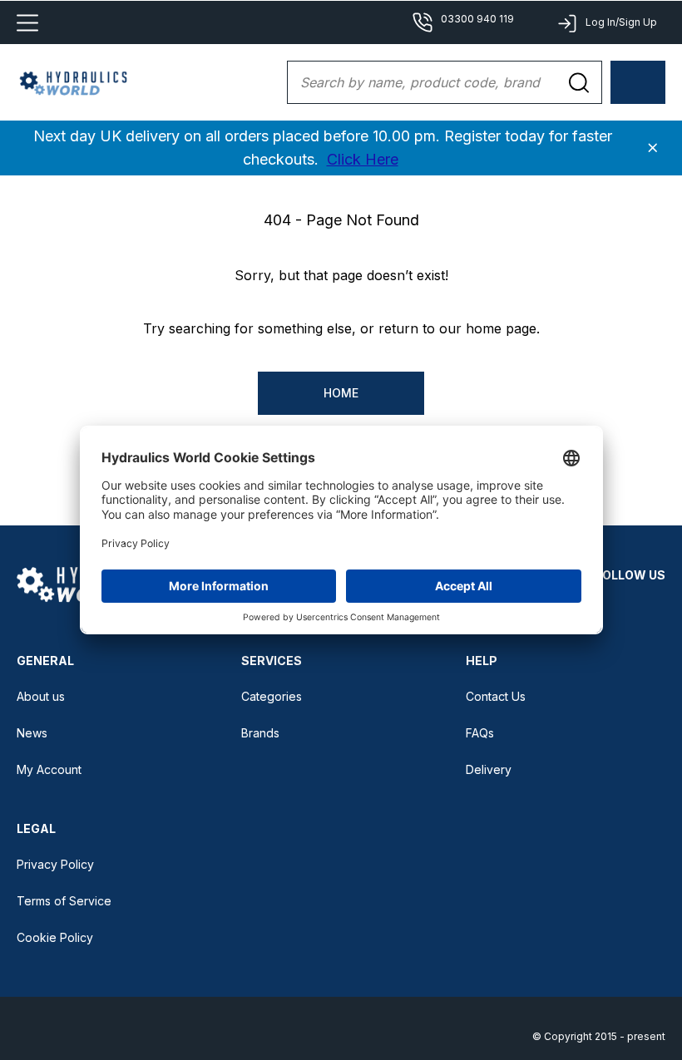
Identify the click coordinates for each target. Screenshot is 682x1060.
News (32, 733)
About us (41, 696)
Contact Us (496, 696)
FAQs (480, 733)
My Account (49, 769)
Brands (260, 733)
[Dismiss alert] (652, 148)
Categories (271, 696)
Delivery (489, 769)
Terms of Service (64, 901)
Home (341, 393)
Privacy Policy (55, 864)
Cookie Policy (55, 937)
